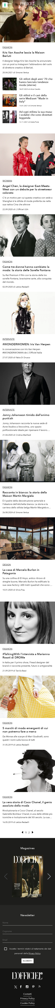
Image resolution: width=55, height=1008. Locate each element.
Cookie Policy (27, 1003)
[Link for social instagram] (27, 987)
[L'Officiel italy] (27, 4)
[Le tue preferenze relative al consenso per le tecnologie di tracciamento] (5, 5)
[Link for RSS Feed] (39, 987)
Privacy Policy (34, 953)
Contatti (27, 994)
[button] (49, 876)
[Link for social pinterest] (33, 987)
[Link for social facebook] (20, 987)
